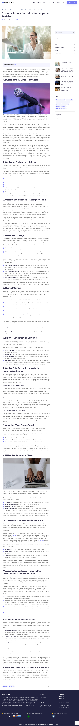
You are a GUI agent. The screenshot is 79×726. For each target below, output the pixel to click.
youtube (66, 104)
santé (59, 104)
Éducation (57, 44)
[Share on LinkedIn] (50, 686)
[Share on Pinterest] (48, 686)
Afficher (15, 64)
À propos (49, 2)
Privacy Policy (57, 724)
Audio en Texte (43, 697)
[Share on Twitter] (46, 686)
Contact (58, 2)
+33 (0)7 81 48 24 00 (64, 705)
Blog (54, 2)
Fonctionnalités (37, 2)
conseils (12, 686)
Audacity (14, 535)
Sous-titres (58, 53)
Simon (13, 19)
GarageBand (41, 540)
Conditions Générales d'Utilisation (45, 724)
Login (63, 2)
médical (67, 101)
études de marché (61, 106)
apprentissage (61, 99)
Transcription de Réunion (46, 705)
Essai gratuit (72, 2)
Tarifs (43, 2)
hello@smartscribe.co (64, 707)
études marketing (61, 108)
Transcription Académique (46, 706)
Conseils (20, 19)
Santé (56, 50)
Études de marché (59, 47)
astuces (5, 686)
